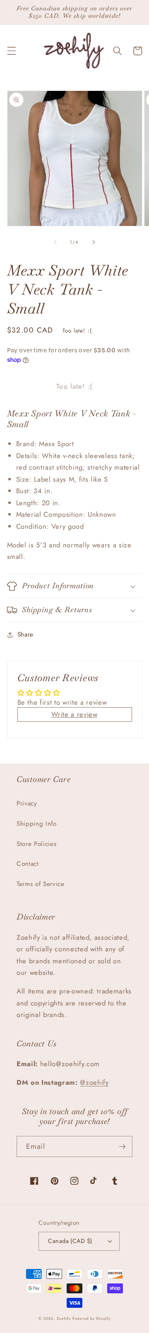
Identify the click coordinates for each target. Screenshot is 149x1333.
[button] (11, 51)
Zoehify (64, 1318)
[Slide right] (93, 242)
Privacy (27, 803)
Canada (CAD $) (70, 1241)
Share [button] (25, 634)
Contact (28, 863)
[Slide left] (55, 242)
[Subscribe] (122, 1146)
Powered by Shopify (91, 1318)
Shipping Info (37, 823)
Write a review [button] (74, 714)
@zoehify (94, 1082)
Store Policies (36, 843)
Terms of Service (41, 884)
